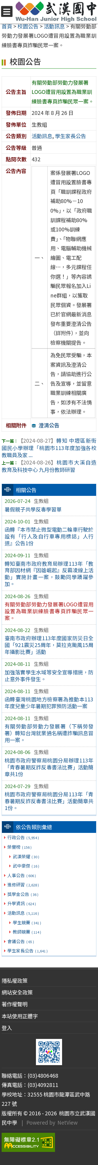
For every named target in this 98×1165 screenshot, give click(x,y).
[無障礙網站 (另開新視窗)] (49, 1142)
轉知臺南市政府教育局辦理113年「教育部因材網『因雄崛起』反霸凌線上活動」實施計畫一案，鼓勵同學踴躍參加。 (49, 574)
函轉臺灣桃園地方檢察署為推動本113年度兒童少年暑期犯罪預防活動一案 (49, 702)
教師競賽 (27, 931)
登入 (7, 1028)
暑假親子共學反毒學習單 (33, 509)
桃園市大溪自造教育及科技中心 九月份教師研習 (49, 465)
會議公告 (20, 941)
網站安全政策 (17, 992)
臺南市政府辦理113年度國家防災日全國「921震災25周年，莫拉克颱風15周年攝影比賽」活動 (49, 645)
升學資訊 (21, 903)
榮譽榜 (19, 847)
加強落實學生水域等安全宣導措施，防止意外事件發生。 (49, 675)
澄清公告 (49, 425)
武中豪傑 (26, 865)
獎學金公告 (22, 894)
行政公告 (23, 837)
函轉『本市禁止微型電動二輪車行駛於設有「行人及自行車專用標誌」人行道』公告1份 (49, 536)
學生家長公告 (27, 950)
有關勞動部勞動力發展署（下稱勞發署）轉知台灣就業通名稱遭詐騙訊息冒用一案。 (49, 733)
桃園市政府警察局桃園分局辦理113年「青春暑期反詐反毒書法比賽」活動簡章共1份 (49, 767)
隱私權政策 (14, 980)
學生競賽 (27, 922)
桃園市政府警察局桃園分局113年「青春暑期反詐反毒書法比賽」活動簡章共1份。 (49, 801)
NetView (67, 1122)
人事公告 (21, 875)
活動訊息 (23, 913)
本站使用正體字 (20, 1016)
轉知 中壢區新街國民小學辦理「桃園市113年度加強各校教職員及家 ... (49, 448)
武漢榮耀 (26, 856)
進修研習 (23, 884)
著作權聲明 (14, 1004)
